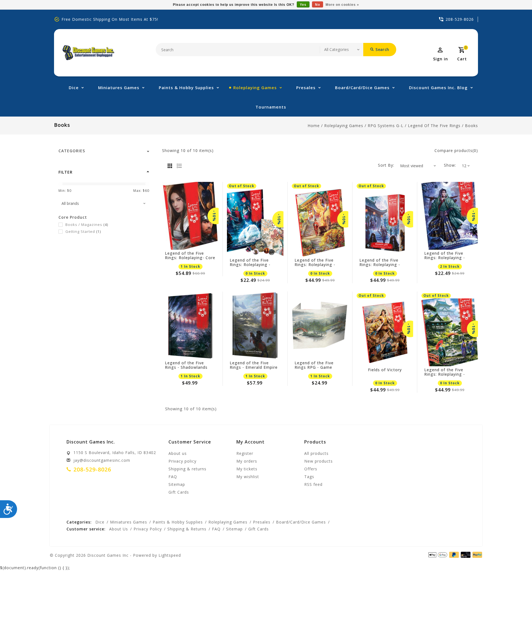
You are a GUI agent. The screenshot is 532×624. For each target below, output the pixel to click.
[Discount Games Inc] (88, 52)
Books (471, 125)
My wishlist (247, 476)
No (317, 5)
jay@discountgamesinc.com (101, 460)
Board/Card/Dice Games (362, 87)
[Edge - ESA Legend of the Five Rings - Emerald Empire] (255, 325)
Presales (306, 87)
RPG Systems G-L (385, 125)
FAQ (172, 476)
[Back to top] (515, 607)
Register (244, 453)
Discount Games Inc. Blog (438, 87)
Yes (303, 5)
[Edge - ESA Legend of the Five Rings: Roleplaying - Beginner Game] (385, 223)
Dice (74, 87)
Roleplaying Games (255, 87)
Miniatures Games (118, 87)
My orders (246, 461)
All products (316, 453)
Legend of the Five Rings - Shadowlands (186, 365)
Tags (309, 476)
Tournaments (270, 107)
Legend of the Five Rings (434, 125)
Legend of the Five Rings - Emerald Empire (254, 365)
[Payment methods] (476, 555)
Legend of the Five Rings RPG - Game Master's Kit (314, 365)
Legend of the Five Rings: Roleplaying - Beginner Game (379, 262)
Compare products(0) (456, 150)
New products (318, 461)
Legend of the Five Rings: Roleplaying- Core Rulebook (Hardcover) (190, 255)
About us (177, 453)
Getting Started (83, 231)
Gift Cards (178, 492)
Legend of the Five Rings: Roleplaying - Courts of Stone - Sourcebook (444, 372)
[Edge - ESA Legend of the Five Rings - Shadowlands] (190, 325)
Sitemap (176, 484)
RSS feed (313, 484)
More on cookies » (342, 5)
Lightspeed (169, 555)
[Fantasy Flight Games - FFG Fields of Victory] (385, 332)
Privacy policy (182, 461)
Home (314, 125)
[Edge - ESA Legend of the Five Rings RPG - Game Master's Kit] (320, 325)
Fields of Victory (385, 370)
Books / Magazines (86, 224)
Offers (310, 468)
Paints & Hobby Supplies (186, 87)
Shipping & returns (187, 468)
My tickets (246, 468)
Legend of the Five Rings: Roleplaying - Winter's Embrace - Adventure (444, 255)
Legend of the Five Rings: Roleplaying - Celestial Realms (315, 262)
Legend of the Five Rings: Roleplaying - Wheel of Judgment (250, 262)
